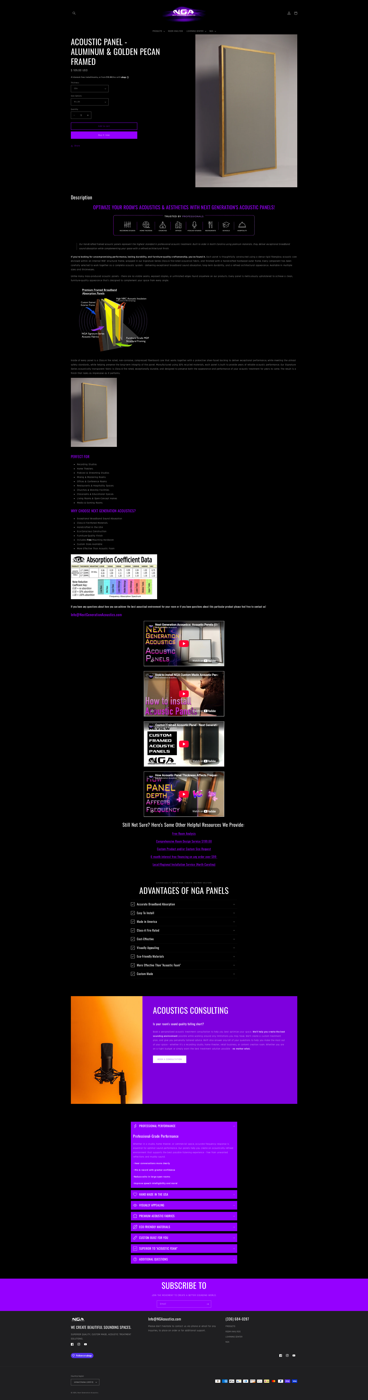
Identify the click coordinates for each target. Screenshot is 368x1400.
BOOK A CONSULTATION (170, 1059)
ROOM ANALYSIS (233, 1331)
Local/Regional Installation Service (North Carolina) (184, 864)
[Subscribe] (207, 1304)
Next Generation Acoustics (87, 1393)
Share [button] (77, 145)
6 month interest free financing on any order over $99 (184, 856)
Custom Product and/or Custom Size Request (184, 849)
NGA (227, 1342)
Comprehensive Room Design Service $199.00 (184, 841)
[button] (74, 13)
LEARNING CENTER (234, 1336)
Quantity (74, 109)
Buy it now (104, 135)
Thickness (75, 82)
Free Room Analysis (184, 833)
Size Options (76, 96)
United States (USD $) (83, 1382)
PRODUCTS (230, 1326)
